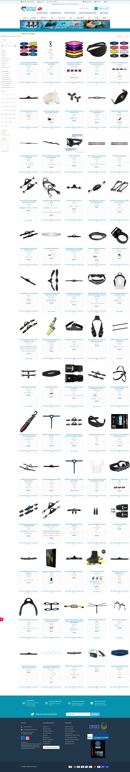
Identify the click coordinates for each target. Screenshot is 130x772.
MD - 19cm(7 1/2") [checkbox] (6, 111)
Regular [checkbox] (10, 114)
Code (29, 255)
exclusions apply (74, 4)
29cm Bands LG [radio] (100, 581)
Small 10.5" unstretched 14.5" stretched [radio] (51, 535)
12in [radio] (119, 625)
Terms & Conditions (48, 739)
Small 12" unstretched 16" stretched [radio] (28, 350)
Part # (74, 255)
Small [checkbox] (10, 118)
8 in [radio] (31, 392)
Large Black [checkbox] (14, 103)
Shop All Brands (69, 726)
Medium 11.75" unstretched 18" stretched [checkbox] (14, 111)
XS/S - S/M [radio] (46, 207)
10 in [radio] (25, 392)
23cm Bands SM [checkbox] (10, 99)
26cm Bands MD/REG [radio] (97, 583)
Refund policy (46, 737)
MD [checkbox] (2, 110)
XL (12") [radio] (122, 346)
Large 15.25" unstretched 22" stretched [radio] (28, 346)
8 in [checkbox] (6, 94)
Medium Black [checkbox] (6, 115)
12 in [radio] (29, 392)
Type (51, 210)
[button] (126, 36)
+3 (120, 73)
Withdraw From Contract (51, 747)
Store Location (47, 729)
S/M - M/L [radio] (51, 207)
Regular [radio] (116, 300)
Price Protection (47, 733)
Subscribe (95, 714)
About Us (45, 735)
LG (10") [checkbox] (6, 106)
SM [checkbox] (2, 118)
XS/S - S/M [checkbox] (6, 126)
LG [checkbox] (2, 106)
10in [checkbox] (14, 94)
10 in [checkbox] (10, 94)
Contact (23, 723)
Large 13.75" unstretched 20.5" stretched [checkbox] (6, 103)
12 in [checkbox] (3, 98)
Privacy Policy (46, 743)
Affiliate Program (69, 743)
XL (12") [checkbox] (2, 126)
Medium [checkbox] (10, 110)
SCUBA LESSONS (104, 13)
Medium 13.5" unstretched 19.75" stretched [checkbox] (2, 115)
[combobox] (86, 8)
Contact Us (46, 726)
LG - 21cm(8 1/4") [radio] (24, 531)
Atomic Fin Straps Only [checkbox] (14, 99)
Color (29, 69)
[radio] (49, 70)
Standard (119, 578)
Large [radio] (72, 118)
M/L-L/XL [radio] (56, 207)
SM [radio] (92, 398)
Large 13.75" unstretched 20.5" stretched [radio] (51, 531)
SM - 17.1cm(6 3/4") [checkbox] (6, 119)
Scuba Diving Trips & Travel (72, 735)
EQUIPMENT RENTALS (70, 13)
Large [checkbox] (3, 102)
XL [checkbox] (14, 122)
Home (22, 30)
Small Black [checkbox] (6, 123)
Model (97, 162)
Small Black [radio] (34, 207)
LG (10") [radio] (118, 346)
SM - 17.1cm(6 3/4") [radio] (28, 533)
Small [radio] (120, 300)
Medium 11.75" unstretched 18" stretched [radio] (51, 533)
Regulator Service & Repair (72, 739)
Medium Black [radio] (28, 207)
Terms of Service (47, 741)
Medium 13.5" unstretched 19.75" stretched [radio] (28, 348)
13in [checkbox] (6, 98)
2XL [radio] (115, 346)
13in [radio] (122, 625)
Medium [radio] (75, 118)
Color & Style (119, 441)
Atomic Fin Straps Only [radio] (51, 300)
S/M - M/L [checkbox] (14, 114)
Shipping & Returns (48, 731)
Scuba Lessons (68, 733)
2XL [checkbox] (2, 94)
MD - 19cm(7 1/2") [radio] (32, 531)
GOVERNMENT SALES (56, 13)
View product (29, 51)
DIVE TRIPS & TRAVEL (42, 13)
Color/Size (29, 486)
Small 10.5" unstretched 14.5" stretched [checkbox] (14, 119)
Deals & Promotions (70, 731)
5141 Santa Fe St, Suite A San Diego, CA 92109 (27, 733)
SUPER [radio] (76, 206)
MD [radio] (73, 206)
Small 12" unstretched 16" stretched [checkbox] (2, 123)
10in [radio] (116, 625)
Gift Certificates (69, 729)
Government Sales (69, 741)
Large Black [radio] (22, 207)
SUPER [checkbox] (10, 122)
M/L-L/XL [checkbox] (14, 106)
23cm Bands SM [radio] (93, 581)
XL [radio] (123, 300)
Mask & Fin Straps (30, 30)
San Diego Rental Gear (71, 737)
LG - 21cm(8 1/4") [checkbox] (10, 107)
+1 (74, 75)
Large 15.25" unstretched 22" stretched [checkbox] (10, 103)
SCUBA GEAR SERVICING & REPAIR (87, 13)
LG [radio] (70, 206)
